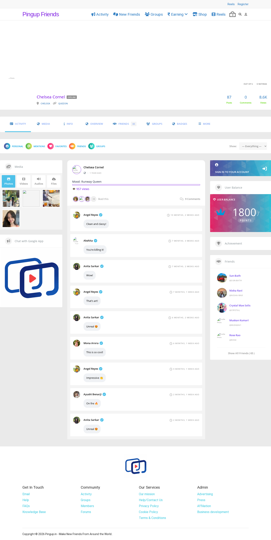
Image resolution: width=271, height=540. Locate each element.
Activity (102, 14)
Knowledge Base (34, 512)
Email (26, 494)
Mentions (39, 146)
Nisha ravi (235, 290)
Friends (126, 124)
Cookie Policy (148, 512)
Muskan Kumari (239, 320)
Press (201, 500)
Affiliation (204, 506)
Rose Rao (234, 335)
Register (243, 4)
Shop (202, 14)
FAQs (26, 506)
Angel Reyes (91, 215)
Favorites (61, 146)
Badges (182, 124)
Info (70, 124)
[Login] (246, 14)
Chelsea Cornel (94, 167)
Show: (233, 146)
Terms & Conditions (152, 518)
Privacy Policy (149, 506)
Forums (86, 512)
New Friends (129, 14)
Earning (177, 14)
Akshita (88, 240)
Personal (17, 146)
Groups (157, 14)
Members (87, 506)
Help (25, 500)
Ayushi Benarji (93, 394)
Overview (96, 124)
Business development (213, 512)
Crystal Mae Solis (239, 305)
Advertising (205, 494)
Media (46, 124)
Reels (231, 4)
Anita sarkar (91, 266)
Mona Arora (91, 343)
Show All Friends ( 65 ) (241, 353)
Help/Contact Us (151, 500)
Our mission (147, 494)
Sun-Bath (235, 275)
